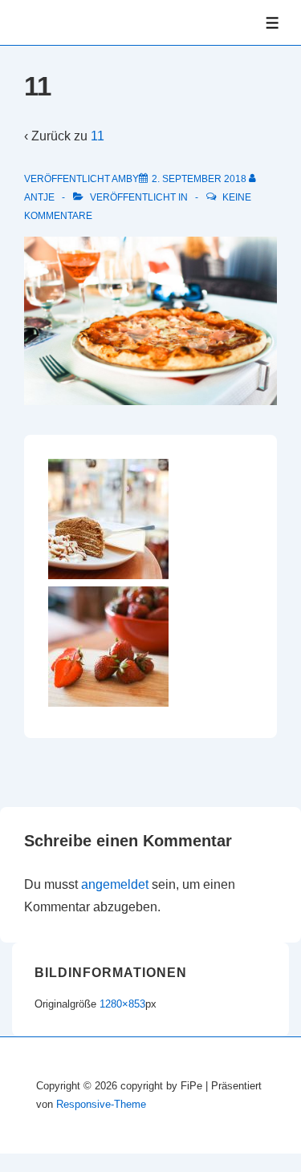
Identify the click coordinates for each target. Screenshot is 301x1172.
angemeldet (114, 884)
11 (97, 136)
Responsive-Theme (101, 1104)
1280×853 (122, 1004)
